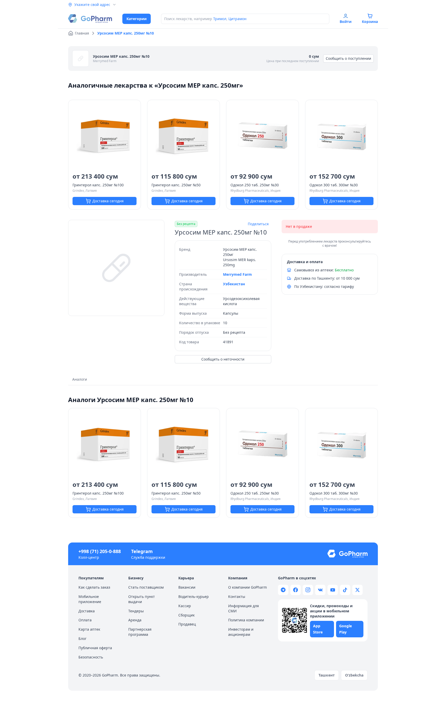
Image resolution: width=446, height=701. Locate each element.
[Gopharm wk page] (320, 590)
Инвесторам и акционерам (240, 632)
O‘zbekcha (354, 675)
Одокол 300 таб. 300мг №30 (333, 184)
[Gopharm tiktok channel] (345, 590)
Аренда (134, 619)
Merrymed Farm (104, 61)
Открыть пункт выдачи (141, 599)
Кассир (184, 605)
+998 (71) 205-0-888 (99, 551)
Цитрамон (237, 18)
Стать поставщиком (146, 587)
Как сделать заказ (94, 587)
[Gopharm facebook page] (295, 590)
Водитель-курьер (193, 596)
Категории (136, 18)
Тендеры (136, 610)
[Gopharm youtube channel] (333, 590)
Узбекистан (234, 283)
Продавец (187, 624)
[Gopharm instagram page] (308, 590)
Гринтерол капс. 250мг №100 (98, 184)
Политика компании (246, 619)
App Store (318, 629)
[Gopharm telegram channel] (283, 590)
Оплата (85, 619)
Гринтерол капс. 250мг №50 (176, 184)
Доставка (86, 610)
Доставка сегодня (108, 200)
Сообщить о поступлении (348, 58)
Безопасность (90, 657)
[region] (116, 268)
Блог (82, 638)
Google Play (345, 629)
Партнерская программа (140, 632)
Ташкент (326, 675)
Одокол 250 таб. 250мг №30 (254, 184)
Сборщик (186, 615)
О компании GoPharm (247, 587)
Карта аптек (89, 629)
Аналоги (79, 379)
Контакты (236, 596)
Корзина (370, 21)
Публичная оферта (95, 647)
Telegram (142, 551)
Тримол (219, 18)
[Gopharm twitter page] (357, 590)
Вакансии (186, 587)
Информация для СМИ (243, 608)
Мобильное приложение (89, 599)
